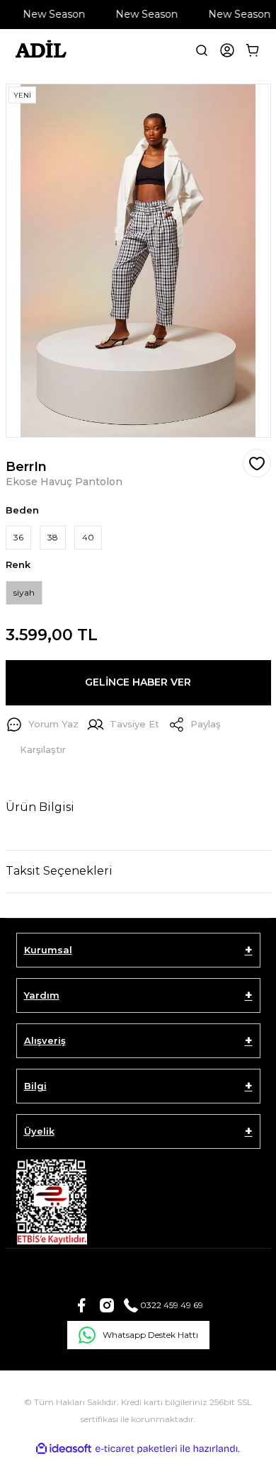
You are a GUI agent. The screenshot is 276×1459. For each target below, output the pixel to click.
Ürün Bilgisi (40, 807)
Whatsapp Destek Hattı (150, 1334)
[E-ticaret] (136, 1449)
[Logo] (41, 50)
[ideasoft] (63, 1448)
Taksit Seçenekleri (59, 871)
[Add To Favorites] (257, 463)
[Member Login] (227, 50)
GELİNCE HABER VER (138, 682)
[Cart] (252, 50)
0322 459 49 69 (170, 1305)
